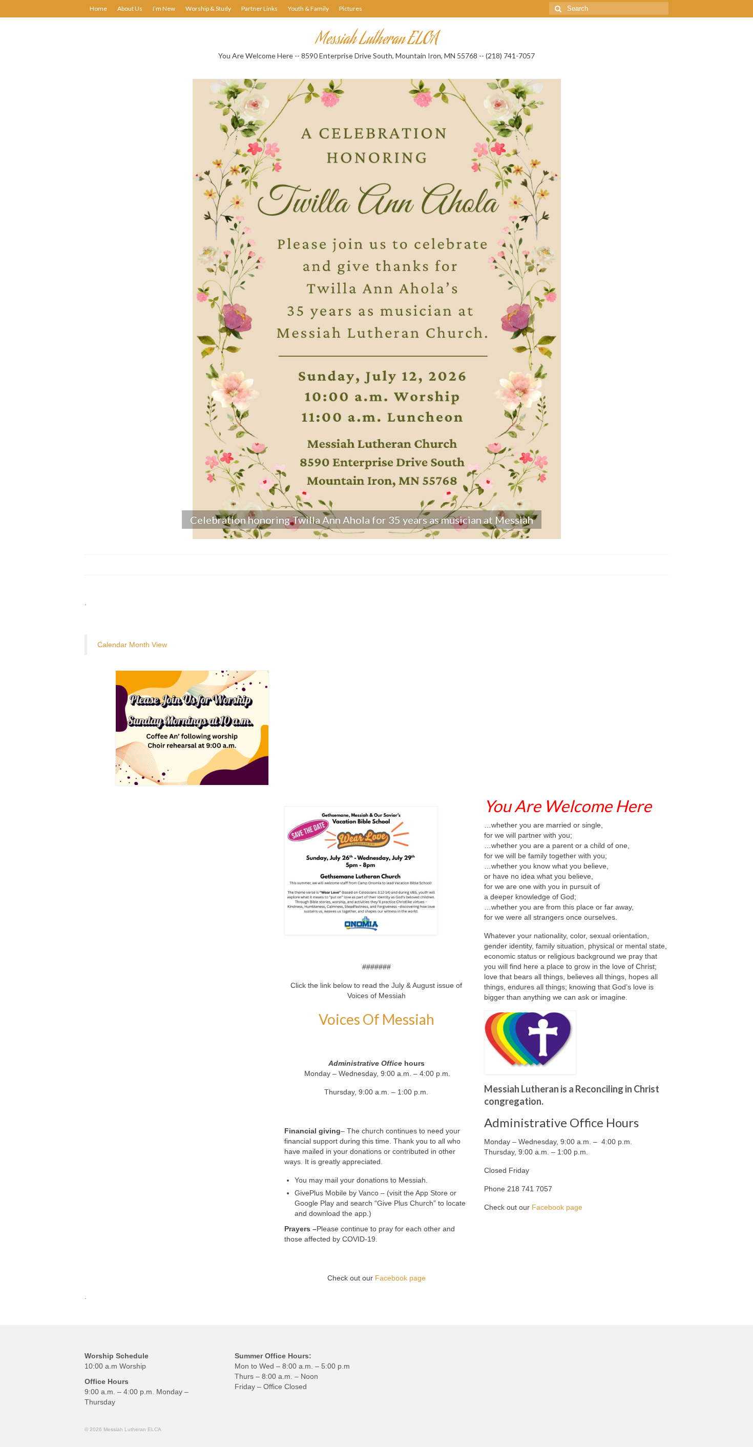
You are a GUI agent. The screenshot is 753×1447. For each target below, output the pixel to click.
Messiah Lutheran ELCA (376, 40)
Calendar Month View (132, 644)
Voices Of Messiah (376, 1019)
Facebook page (400, 1278)
